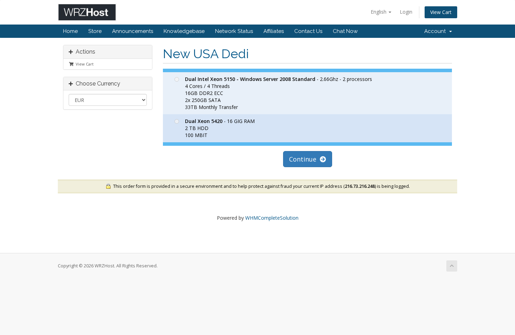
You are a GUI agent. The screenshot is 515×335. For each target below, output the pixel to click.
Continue (304, 159)
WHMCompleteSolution (271, 217)
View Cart (441, 12)
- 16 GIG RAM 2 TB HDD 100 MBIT (220, 128)
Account (436, 31)
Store (95, 31)
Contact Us (308, 31)
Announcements (132, 31)
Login (406, 11)
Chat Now (345, 31)
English (379, 11)
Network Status (234, 31)
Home (70, 31)
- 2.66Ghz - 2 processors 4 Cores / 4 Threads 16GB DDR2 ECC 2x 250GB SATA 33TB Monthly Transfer (278, 93)
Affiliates (273, 31)
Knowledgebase (184, 31)
